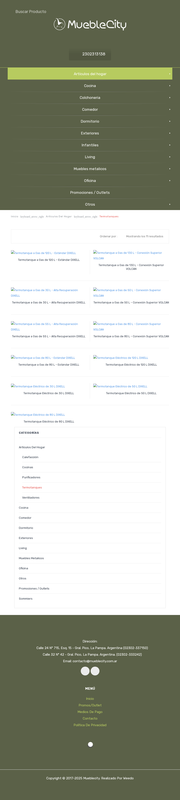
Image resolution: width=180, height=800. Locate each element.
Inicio (14, 216)
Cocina (23, 507)
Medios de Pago (90, 712)
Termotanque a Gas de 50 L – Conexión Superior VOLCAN (131, 302)
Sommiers (25, 598)
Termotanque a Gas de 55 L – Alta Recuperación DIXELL (48, 336)
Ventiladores (31, 497)
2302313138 (93, 54)
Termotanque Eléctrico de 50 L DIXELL (131, 393)
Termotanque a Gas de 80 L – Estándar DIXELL (48, 364)
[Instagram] (95, 671)
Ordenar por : (108, 236)
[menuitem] (90, 74)
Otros (22, 578)
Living (23, 548)
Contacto (90, 718)
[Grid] (19, 236)
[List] (25, 236)
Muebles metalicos (31, 558)
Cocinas (27, 467)
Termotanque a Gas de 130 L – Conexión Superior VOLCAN (131, 266)
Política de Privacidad (90, 725)
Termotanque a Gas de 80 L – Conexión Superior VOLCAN (131, 336)
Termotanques (32, 487)
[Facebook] (85, 671)
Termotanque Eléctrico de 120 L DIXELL (131, 364)
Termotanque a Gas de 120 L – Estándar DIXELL (49, 259)
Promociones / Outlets (34, 588)
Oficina (23, 568)
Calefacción (30, 457)
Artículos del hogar (59, 216)
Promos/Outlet (90, 705)
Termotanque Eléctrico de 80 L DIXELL (49, 421)
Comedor (25, 517)
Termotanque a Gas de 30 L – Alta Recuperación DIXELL (48, 302)
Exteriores (26, 538)
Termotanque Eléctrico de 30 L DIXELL (48, 393)
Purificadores (31, 477)
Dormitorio (26, 528)
